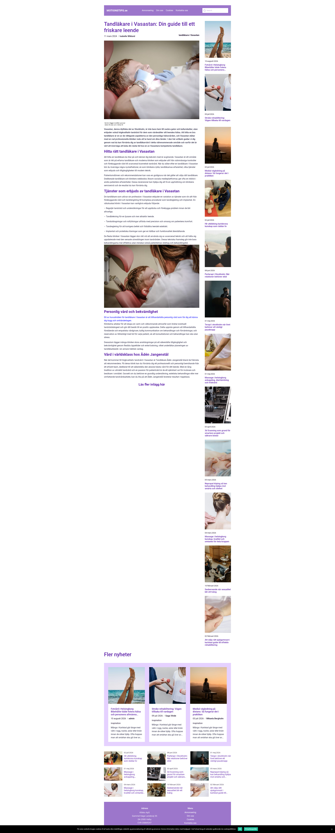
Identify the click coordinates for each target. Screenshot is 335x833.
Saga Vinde (170, 716)
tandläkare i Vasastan (189, 35)
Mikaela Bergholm (215, 718)
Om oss (159, 10)
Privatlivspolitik (251, 829)
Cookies (169, 10)
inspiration (116, 723)
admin (132, 718)
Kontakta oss (182, 10)
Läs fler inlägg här (152, 384)
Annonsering (147, 10)
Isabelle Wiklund (127, 36)
